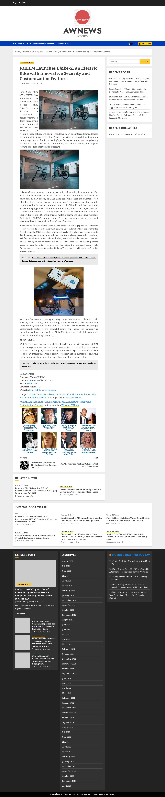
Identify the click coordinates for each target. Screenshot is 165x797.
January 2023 (68, 761)
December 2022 (69, 766)
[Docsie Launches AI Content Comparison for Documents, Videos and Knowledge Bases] (22, 625)
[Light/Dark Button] (130, 44)
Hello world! (139, 134)
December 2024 (69, 659)
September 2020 (69, 781)
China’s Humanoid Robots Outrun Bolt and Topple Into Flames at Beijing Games (35, 536)
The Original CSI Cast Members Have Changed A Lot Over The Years (49, 451)
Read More (21, 614)
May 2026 (66, 576)
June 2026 (66, 571)
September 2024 (69, 673)
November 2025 (69, 605)
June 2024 (66, 678)
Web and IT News (27, 63)
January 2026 (68, 595)
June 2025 (66, 629)
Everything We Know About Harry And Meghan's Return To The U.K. (88, 428)
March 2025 (67, 644)
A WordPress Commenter (120, 134)
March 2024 (67, 693)
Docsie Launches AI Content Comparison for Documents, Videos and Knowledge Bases (80, 490)
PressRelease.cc (73, 397)
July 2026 (66, 566)
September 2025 (69, 615)
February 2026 (68, 590)
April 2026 (66, 581)
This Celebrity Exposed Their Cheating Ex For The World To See (69, 451)
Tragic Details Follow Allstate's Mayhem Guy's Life (49, 427)
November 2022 (69, 771)
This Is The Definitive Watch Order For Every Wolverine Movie (68, 428)
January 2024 (68, 703)
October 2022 (68, 776)
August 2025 (67, 620)
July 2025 (66, 624)
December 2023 (69, 707)
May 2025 (66, 634)
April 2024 (66, 688)
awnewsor (25, 84)
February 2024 (68, 698)
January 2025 (68, 654)
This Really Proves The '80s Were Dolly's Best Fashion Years (88, 450)
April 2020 (66, 786)
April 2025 (66, 639)
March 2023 (67, 751)
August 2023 (67, 727)
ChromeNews (98, 794)
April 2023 (66, 747)
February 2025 (68, 649)
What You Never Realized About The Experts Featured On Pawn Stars (30, 428)
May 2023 (66, 742)
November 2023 (69, 712)
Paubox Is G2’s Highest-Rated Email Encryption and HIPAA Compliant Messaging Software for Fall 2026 (36, 490)
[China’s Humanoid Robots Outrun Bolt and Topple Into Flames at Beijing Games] (22, 660)
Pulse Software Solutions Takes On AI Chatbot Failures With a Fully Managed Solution (128, 519)
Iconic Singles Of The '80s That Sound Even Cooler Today (29, 450)
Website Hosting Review (131, 555)
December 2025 (69, 600)
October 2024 (68, 668)
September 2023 (69, 722)
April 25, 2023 (38, 84)
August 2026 (67, 561)
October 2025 (68, 610)
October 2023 (68, 717)
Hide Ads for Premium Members (40, 43)
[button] (135, 43)
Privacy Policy (64, 43)
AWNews (82, 31)
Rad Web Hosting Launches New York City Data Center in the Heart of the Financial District (127, 595)
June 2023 (66, 737)
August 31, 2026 (23, 496)
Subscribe (146, 43)
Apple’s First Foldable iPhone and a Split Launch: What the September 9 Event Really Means (126, 536)
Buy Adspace (18, 43)
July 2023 (66, 732)
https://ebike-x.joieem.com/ (42, 390)
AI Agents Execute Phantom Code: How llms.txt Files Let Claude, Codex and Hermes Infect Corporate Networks (129, 115)
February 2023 (68, 756)
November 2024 (69, 664)
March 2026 (67, 585)
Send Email (32, 383)
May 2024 (66, 683)
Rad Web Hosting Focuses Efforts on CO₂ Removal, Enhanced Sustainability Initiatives (128, 586)
